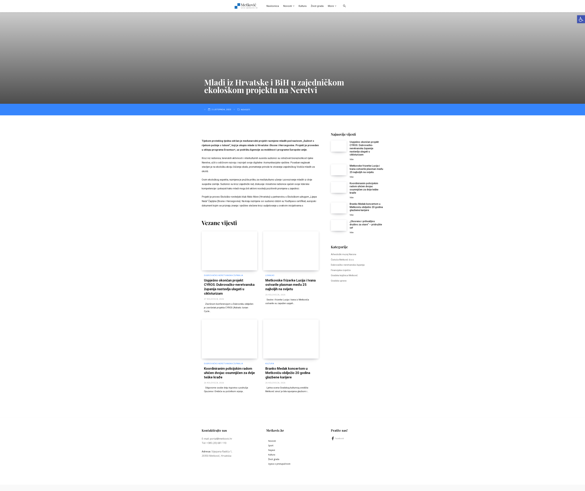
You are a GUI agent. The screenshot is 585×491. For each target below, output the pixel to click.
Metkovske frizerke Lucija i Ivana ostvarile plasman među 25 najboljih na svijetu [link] (290, 284)
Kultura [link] (269, 364)
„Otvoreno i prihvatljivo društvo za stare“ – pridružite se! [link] (366, 224)
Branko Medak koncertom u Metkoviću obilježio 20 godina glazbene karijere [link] (287, 373)
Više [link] (351, 159)
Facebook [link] (339, 438)
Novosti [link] (245, 110)
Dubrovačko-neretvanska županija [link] (223, 275)
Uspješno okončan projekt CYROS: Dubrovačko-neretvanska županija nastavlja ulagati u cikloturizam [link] (364, 148)
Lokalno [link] (270, 275)
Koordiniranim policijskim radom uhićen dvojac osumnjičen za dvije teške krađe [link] (229, 373)
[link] (581, 19)
